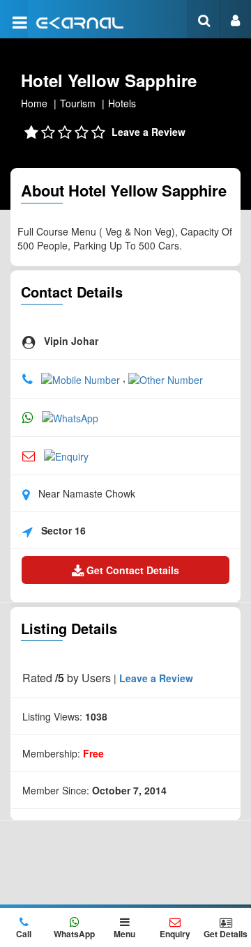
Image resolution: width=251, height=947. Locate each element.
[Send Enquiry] (66, 455)
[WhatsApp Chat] (70, 417)
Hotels (122, 103)
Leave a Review (148, 132)
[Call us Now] (82, 378)
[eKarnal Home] (80, 21)
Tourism (78, 103)
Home (34, 103)
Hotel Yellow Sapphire (109, 80)
